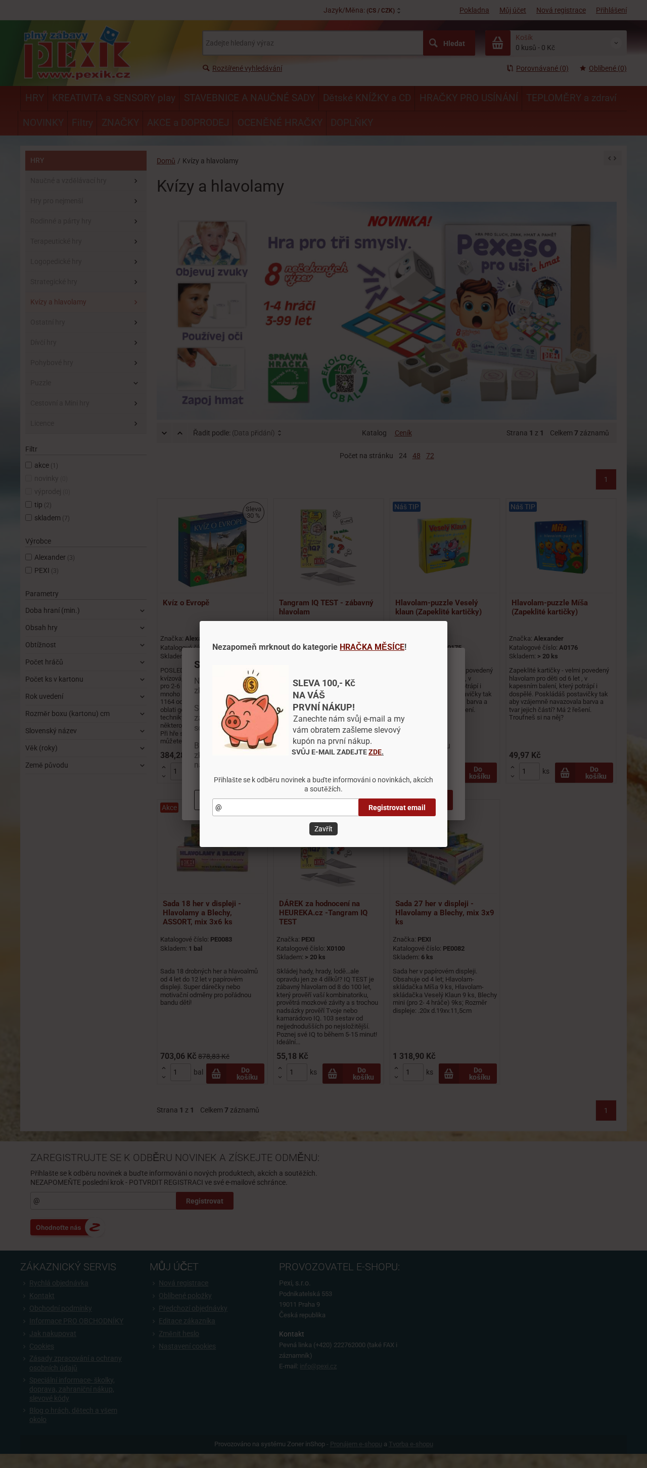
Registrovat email (397, 808)
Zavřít (323, 829)
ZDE (375, 752)
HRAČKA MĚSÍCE (372, 647)
